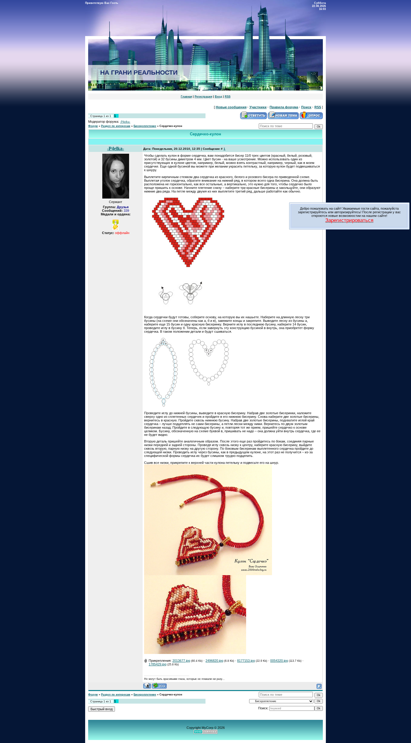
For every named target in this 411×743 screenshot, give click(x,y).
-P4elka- (125, 121)
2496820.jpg (214, 660)
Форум (93, 126)
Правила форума (284, 107)
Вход (218, 96)
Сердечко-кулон (170, 126)
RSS (227, 96)
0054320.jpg (279, 660)
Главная (186, 96)
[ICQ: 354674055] (159, 686)
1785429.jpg (157, 664)
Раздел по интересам (115, 126)
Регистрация (203, 96)
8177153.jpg (246, 660)
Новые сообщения (231, 107)
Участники (258, 107)
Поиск (306, 107)
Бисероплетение (145, 126)
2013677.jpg (181, 660)
